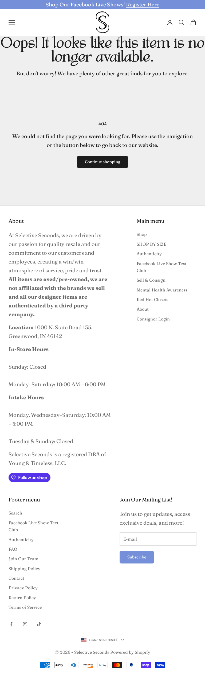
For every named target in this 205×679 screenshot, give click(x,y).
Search (15, 513)
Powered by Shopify (130, 652)
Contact (16, 578)
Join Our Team (23, 558)
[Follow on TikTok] (39, 624)
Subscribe (136, 556)
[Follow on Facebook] (11, 624)
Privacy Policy (23, 587)
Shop (142, 234)
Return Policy (22, 597)
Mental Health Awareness (162, 290)
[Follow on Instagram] (25, 624)
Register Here (142, 4)
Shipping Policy (24, 568)
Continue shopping (102, 161)
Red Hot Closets (152, 299)
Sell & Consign (151, 280)
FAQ (13, 549)
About (143, 309)
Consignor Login (153, 319)
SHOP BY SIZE (151, 244)
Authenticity (149, 253)
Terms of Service (25, 607)
